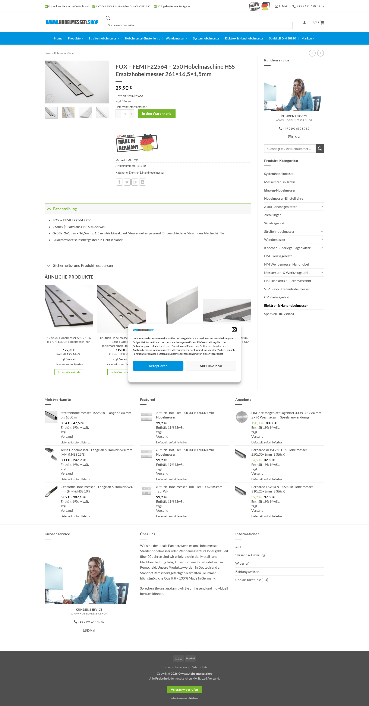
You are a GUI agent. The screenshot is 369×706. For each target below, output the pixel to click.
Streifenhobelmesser (102, 38)
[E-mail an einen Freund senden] (134, 182)
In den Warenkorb (156, 113)
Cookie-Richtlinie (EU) (251, 580)
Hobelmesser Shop (63, 53)
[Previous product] (320, 53)
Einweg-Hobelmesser (280, 190)
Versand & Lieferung (250, 555)
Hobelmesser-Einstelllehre (142, 38)
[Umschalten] (321, 206)
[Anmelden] (304, 22)
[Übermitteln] (320, 148)
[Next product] (312, 53)
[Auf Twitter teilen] (127, 182)
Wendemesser (175, 38)
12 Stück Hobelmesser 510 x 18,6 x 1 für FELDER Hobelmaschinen (69, 340)
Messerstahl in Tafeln (279, 182)
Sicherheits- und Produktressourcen (83, 265)
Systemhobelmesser (206, 38)
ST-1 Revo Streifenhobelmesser (287, 289)
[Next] (102, 82)
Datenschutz (188, 376)
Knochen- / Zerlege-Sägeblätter (287, 248)
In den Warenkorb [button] (69, 372)
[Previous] (51, 82)
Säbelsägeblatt (275, 223)
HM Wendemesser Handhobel (286, 264)
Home (58, 38)
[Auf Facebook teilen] (119, 182)
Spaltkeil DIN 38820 (282, 38)
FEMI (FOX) (131, 160)
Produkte (74, 38)
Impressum (203, 376)
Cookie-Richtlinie (169, 376)
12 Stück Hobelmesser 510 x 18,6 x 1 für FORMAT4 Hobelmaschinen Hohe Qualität (121, 341)
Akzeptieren (158, 366)
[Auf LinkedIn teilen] (142, 182)
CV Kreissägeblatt (277, 297)
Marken (307, 38)
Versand (128, 101)
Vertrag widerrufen (184, 689)
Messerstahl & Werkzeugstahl (286, 272)
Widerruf (242, 563)
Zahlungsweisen (247, 571)
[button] (234, 329)
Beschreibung (65, 208)
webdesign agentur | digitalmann (184, 698)
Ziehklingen (272, 215)
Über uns (167, 667)
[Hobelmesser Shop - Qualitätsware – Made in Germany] (72, 22)
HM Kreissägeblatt (278, 256)
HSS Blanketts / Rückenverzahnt (287, 281)
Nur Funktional (211, 366)
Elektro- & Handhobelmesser (244, 38)
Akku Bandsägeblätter (280, 207)
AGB (238, 547)
